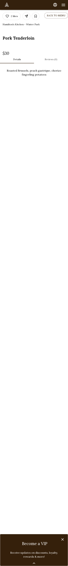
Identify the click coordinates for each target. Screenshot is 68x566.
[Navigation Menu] (63, 5)
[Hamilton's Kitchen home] (17, 5)
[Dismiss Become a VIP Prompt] (63, 539)
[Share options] (26, 16)
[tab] (17, 59)
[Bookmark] (35, 16)
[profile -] (55, 5)
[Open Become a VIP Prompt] (34, 563)
